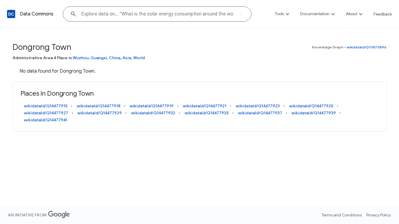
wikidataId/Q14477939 (314, 113)
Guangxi (99, 57)
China (114, 57)
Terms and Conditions (342, 215)
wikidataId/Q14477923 (258, 105)
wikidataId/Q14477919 (152, 105)
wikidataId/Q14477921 (204, 105)
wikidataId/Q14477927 (46, 113)
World (139, 57)
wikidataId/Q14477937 (260, 113)
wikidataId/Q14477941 (45, 120)
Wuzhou (81, 57)
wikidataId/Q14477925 (311, 105)
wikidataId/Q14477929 (99, 113)
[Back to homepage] (11, 14)
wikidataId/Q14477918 (98, 105)
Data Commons (36, 14)
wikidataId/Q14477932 (153, 113)
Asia (126, 57)
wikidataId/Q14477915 (45, 105)
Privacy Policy (378, 215)
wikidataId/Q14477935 (207, 113)
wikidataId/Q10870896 (366, 47)
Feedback (383, 14)
